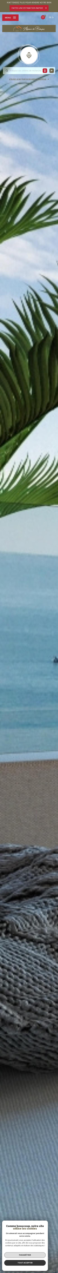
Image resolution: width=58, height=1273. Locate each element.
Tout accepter (25, 1262)
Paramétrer (25, 1255)
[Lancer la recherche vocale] (29, 54)
